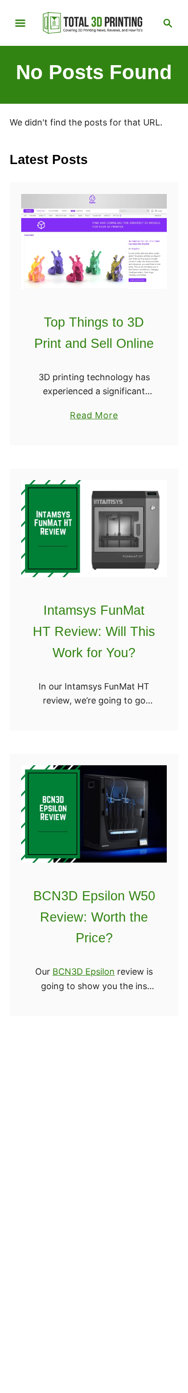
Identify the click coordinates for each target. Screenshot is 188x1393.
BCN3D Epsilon (84, 971)
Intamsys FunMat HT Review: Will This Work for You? (94, 631)
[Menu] (20, 23)
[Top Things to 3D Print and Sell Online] (94, 241)
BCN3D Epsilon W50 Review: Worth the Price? (94, 917)
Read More (94, 416)
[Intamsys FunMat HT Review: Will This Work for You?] (94, 528)
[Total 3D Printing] (94, 22)
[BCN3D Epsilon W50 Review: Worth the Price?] (94, 813)
